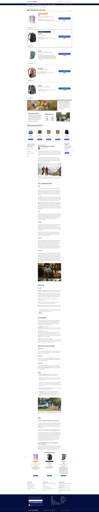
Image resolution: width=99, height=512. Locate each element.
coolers (56, 190)
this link (35, 505)
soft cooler (57, 191)
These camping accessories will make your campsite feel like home (64, 485)
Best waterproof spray (46, 486)
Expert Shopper (64, 500)
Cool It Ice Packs (45, 326)
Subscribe (35, 502)
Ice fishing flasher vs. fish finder (47, 487)
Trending (65, 4)
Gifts (71, 4)
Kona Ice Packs (45, 331)
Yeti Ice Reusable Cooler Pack (48, 338)
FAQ (27, 156)
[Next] (74, 456)
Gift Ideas (62, 501)
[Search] (59, 2)
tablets (40, 294)
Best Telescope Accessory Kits (31, 488)
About (52, 499)
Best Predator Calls (29, 483)
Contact (52, 500)
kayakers (46, 200)
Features (28, 149)
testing (67, 103)
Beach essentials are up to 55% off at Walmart (65, 489)
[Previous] (25, 456)
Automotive (49, 4)
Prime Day (62, 502)
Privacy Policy (53, 501)
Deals (69, 4)
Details (45, 6)
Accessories (29, 151)
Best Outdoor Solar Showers (31, 484)
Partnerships (63, 498)
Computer (32, 4)
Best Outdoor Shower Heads (31, 485)
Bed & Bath (44, 4)
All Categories (53, 4)
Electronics (28, 4)
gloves (56, 392)
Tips (27, 154)
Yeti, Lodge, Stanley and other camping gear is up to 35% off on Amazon (65, 483)
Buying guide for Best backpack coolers (30, 146)
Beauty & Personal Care (38, 4)
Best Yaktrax (44, 485)
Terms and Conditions (55, 502)
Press (62, 499)
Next (60, 271)
